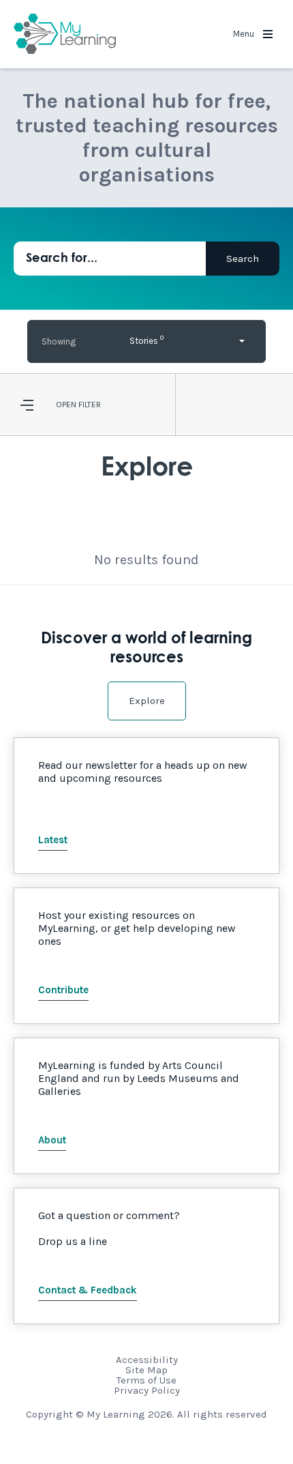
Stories (146, 339)
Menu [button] (244, 34)
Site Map (146, 1370)
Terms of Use (146, 1380)
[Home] (64, 34)
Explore (147, 700)
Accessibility (147, 1359)
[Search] (242, 258)
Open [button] (66, 404)
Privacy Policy (147, 1390)
